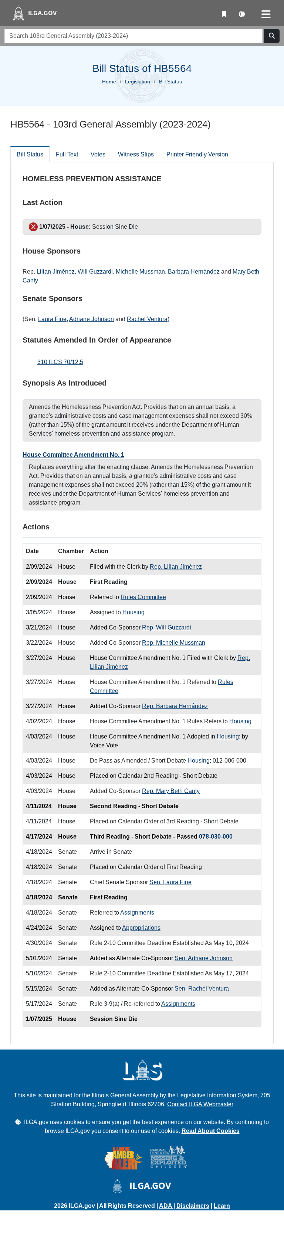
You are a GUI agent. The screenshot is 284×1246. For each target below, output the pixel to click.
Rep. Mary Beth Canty (171, 791)
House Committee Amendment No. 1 (73, 455)
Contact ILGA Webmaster (200, 1104)
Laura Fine (52, 319)
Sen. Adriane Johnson (204, 958)
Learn (222, 1206)
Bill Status (30, 154)
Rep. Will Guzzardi (166, 627)
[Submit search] (272, 36)
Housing (133, 612)
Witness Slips (136, 154)
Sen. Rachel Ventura (202, 988)
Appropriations (141, 928)
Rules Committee (143, 597)
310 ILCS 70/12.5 (60, 362)
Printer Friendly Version (197, 154)
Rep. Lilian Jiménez (176, 566)
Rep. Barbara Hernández (175, 706)
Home (109, 82)
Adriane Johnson (91, 319)
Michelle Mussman (140, 271)
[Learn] (224, 14)
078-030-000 (216, 836)
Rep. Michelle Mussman (173, 642)
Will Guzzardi (95, 271)
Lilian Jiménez (56, 271)
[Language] (242, 14)
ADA (166, 1206)
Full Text (67, 154)
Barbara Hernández (194, 271)
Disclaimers (192, 1206)
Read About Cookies (211, 1131)
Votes (98, 154)
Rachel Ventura (147, 319)
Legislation (137, 82)
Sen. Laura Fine (170, 882)
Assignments (137, 912)
